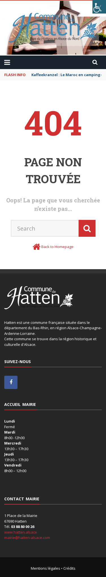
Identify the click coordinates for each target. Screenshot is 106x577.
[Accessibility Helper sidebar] (99, 7)
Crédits (69, 568)
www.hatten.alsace (20, 532)
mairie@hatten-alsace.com (27, 537)
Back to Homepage (57, 246)
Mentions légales (45, 568)
